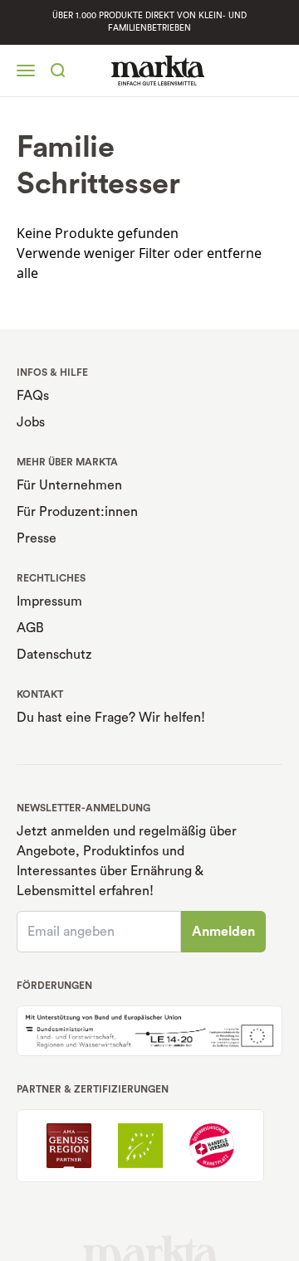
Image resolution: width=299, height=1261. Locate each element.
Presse (36, 538)
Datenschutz (54, 654)
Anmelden (223, 931)
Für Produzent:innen (77, 512)
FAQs (33, 395)
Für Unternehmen (69, 485)
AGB (30, 628)
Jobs (31, 422)
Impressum (49, 601)
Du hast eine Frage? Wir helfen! (111, 717)
